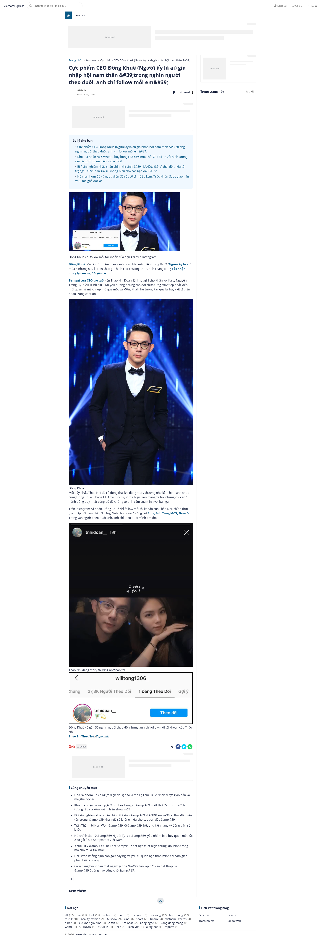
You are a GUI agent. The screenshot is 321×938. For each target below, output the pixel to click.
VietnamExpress (14, 6)
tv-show (81, 746)
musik (71, 919)
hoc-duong (179, 915)
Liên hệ (232, 915)
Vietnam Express (178, 919)
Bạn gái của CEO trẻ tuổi (87, 280)
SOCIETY (105, 927)
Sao (124, 915)
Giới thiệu (205, 915)
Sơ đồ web (234, 921)
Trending (80, 15)
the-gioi (139, 915)
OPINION (87, 927)
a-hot (70, 923)
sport (141, 919)
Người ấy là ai (179, 264)
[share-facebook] (178, 746)
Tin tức (156, 919)
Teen (120, 927)
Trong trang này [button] (212, 92)
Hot (94, 915)
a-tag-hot (154, 927)
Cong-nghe (149, 923)
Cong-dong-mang (174, 923)
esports (171, 927)
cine (129, 919)
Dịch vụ (282, 5)
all (69, 915)
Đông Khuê (77, 264)
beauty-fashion (92, 919)
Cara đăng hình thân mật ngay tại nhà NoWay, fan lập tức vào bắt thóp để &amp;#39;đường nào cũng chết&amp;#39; (125, 868)
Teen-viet (136, 927)
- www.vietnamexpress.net (91, 934)
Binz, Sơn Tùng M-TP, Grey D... (169, 513)
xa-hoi (109, 915)
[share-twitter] (184, 746)
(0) (73, 746)
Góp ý (298, 5)
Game (71, 927)
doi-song (158, 915)
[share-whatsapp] (189, 746)
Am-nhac (129, 923)
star (81, 915)
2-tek (113, 923)
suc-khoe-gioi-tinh (92, 923)
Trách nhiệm (207, 921)
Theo (89, 736)
